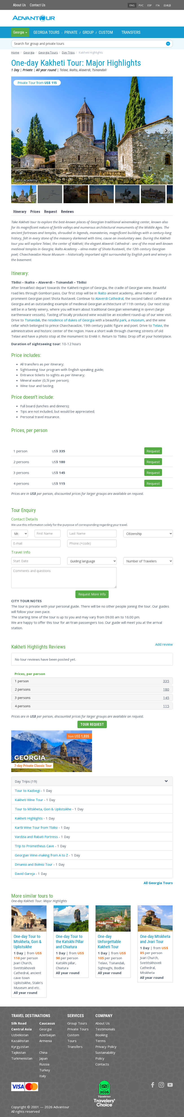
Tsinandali (32, 320)
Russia (44, 1064)
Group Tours (77, 1023)
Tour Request (92, 724)
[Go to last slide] (18, 130)
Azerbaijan (47, 1035)
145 (166, 697)
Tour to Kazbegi (27, 790)
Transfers (130, 32)
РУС (141, 5)
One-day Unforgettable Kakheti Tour (109, 941)
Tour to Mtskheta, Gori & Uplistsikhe (43, 809)
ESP (149, 5)
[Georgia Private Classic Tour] (51, 753)
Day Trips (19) (26, 781)
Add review (164, 644)
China (43, 1052)
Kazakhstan (20, 1040)
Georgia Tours (46, 32)
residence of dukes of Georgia (71, 320)
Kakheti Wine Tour (29, 799)
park (123, 320)
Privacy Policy (105, 1046)
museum (137, 320)
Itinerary (19, 211)
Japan (43, 1058)
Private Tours (78, 1029)
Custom (106, 32)
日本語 (167, 5)
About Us (19, 5)
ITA (158, 5)
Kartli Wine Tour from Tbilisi (36, 827)
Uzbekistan (19, 1035)
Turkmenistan (21, 1058)
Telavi (157, 325)
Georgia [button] (19, 32)
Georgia (45, 1029)
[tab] (92, 781)
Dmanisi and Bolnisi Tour (34, 864)
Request (50, 211)
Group (88, 32)
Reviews (67, 211)
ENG (132, 5)
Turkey (44, 1070)
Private (71, 32)
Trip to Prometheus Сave (34, 846)
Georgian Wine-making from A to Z (41, 855)
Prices (35, 211)
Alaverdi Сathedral (109, 298)
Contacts (102, 1064)
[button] (24, 194)
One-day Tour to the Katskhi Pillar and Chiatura (70, 941)
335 (166, 681)
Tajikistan (18, 1052)
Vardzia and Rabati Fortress (36, 836)
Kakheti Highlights (29, 818)
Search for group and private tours (39, 43)
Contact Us (37, 5)
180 (166, 689)
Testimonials (105, 1029)
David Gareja (25, 873)
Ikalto (102, 293)
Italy (42, 1076)
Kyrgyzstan (20, 1046)
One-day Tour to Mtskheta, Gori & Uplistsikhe (28, 941)
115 (166, 706)
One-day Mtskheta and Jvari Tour (155, 939)
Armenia (45, 1040)
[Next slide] (166, 130)
